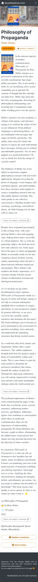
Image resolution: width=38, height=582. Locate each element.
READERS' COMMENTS (27, 48)
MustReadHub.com (14, 3)
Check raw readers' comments (15, 220)
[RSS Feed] (36, 3)
